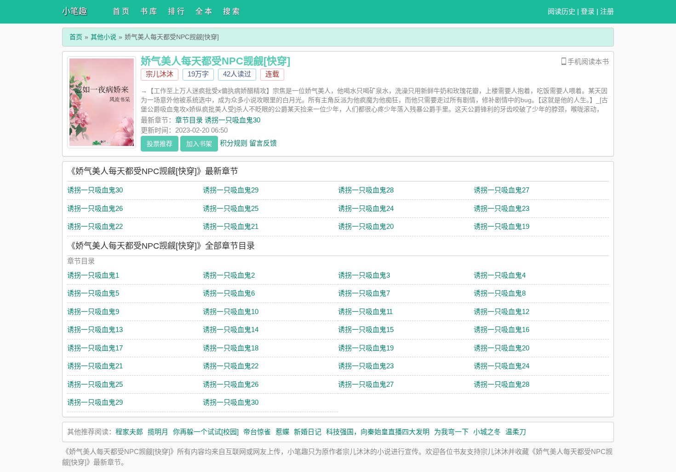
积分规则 (233, 142)
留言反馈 (263, 142)
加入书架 (199, 143)
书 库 (148, 11)
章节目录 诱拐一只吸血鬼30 (217, 120)
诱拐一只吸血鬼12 (501, 311)
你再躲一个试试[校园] (206, 432)
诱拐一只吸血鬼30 (95, 190)
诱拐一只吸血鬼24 (366, 208)
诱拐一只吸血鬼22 (95, 226)
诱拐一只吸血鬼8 (500, 293)
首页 (75, 37)
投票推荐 (159, 143)
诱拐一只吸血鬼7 (364, 293)
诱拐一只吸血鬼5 (93, 293)
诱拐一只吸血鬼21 (230, 226)
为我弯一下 (451, 432)
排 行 (176, 11)
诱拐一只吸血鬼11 (365, 311)
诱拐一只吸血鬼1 (93, 275)
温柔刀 (515, 432)
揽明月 (158, 432)
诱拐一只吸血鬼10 (230, 311)
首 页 (121, 11)
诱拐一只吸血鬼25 (230, 208)
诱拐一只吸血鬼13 (95, 329)
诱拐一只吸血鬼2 (229, 275)
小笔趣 (74, 11)
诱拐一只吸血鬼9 (93, 311)
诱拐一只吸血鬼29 (230, 190)
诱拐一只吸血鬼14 (230, 329)
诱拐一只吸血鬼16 (501, 329)
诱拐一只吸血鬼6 (229, 293)
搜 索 (231, 11)
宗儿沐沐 (159, 74)
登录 (588, 11)
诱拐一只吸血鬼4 (500, 275)
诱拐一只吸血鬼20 (366, 226)
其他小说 (103, 37)
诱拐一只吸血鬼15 (366, 329)
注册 (607, 11)
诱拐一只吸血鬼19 (501, 226)
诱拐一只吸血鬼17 (95, 348)
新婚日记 (307, 432)
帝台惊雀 (257, 432)
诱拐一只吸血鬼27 (501, 190)
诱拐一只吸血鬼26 (95, 208)
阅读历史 (561, 11)
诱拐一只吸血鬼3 (364, 275)
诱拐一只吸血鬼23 (501, 208)
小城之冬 (487, 432)
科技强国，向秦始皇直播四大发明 (378, 432)
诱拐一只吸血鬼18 (230, 348)
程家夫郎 (129, 432)
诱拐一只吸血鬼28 (366, 190)
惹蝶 (282, 432)
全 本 (203, 11)
